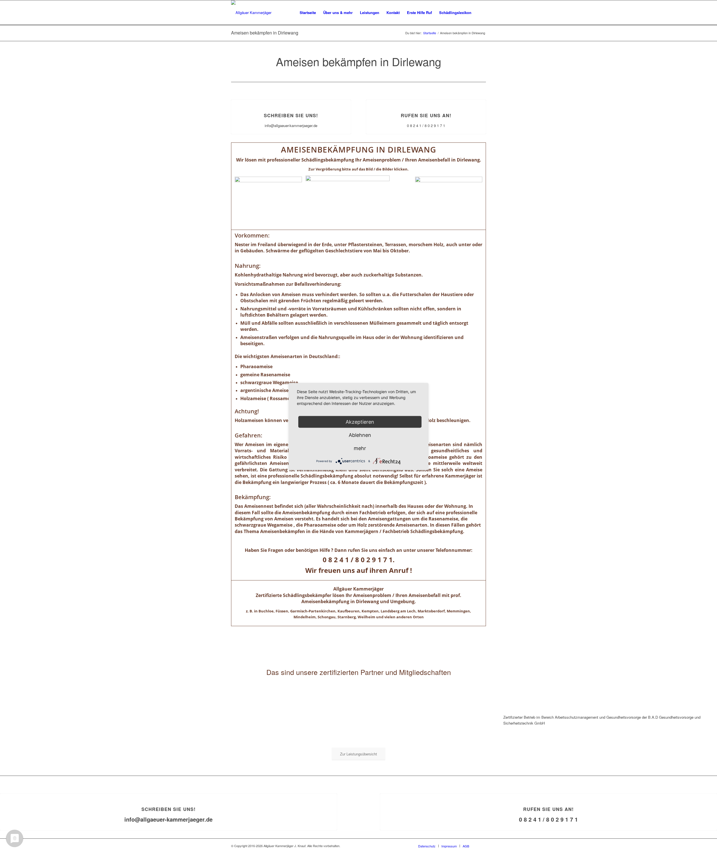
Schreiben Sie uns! (291, 115)
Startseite (429, 33)
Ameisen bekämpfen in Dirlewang (264, 32)
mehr (360, 448)
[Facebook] (482, 846)
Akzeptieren (360, 422)
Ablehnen (360, 435)
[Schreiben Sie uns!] (291, 100)
